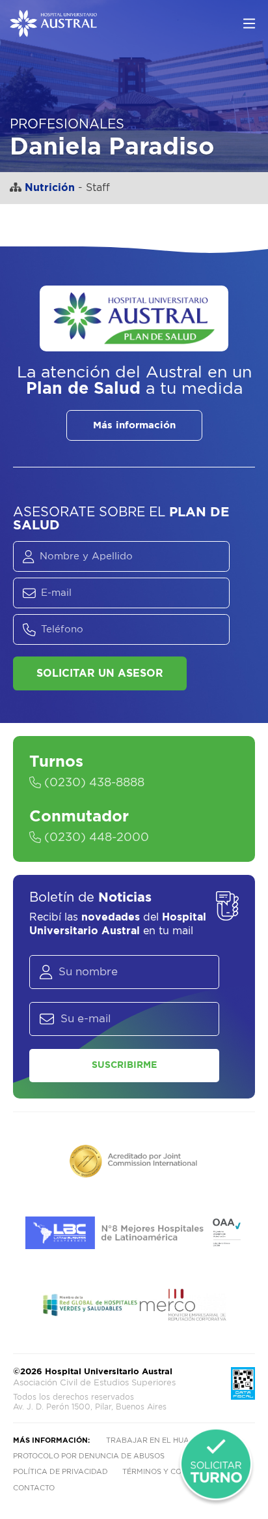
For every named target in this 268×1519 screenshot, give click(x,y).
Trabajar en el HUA (147, 1440)
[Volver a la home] (53, 30)
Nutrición (50, 188)
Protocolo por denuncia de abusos (89, 1456)
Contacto (34, 1488)
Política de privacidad (60, 1471)
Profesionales (67, 124)
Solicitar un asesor (99, 673)
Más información (134, 425)
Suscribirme (124, 1065)
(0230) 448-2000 (95, 838)
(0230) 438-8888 (92, 783)
